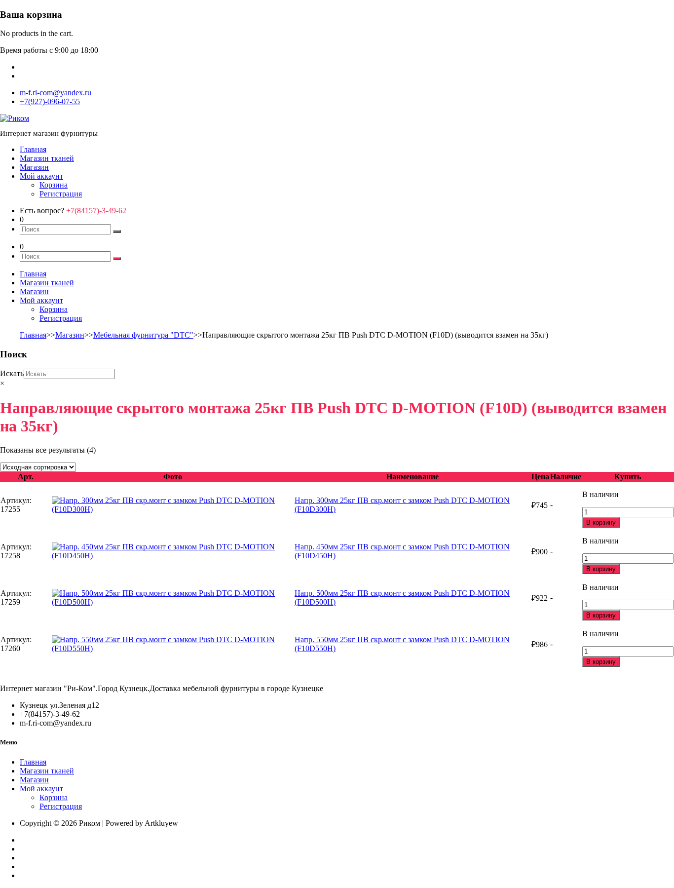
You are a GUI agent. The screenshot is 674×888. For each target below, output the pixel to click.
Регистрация (60, 194)
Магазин (34, 167)
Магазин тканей (47, 158)
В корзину (601, 522)
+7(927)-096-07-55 (50, 101)
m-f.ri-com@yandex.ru (55, 92)
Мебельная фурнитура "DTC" (143, 335)
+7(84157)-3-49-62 (96, 210)
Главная (33, 149)
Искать (12, 373)
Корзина (53, 185)
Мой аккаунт (41, 176)
